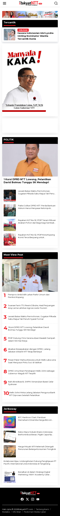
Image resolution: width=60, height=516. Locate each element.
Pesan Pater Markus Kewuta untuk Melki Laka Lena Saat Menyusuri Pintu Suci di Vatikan (32, 361)
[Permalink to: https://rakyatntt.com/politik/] (56, 139)
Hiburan (23, 30)
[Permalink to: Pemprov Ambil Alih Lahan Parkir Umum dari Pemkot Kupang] (30, 275)
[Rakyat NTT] (30, 3)
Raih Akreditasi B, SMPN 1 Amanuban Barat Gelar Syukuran (30, 382)
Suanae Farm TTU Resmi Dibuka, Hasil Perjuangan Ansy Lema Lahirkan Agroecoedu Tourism (31, 306)
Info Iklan (17, 512)
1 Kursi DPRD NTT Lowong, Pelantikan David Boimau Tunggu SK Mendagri (27, 181)
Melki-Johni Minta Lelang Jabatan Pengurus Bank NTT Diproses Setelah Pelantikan (32, 393)
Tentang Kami (42, 509)
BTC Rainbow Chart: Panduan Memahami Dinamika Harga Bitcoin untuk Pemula (35, 418)
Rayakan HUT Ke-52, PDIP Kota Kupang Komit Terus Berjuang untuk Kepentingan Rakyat (36, 236)
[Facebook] (22, 499)
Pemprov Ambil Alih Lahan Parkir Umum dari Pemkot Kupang (29, 295)
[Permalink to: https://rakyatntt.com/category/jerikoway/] (56, 408)
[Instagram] (33, 499)
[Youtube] (38, 499)
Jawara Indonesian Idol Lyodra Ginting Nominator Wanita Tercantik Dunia (35, 36)
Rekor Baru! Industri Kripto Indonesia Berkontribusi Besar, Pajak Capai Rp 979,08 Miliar (35, 433)
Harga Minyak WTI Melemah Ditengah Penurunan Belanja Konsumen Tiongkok (37, 447)
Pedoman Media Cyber (35, 512)
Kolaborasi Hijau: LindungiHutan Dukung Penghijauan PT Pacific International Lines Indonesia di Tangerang (30, 462)
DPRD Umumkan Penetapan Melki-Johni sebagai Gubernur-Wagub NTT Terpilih (31, 372)
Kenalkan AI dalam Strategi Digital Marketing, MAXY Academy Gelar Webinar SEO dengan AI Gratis (34, 473)
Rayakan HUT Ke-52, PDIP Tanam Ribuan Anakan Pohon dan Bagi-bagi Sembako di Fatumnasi (37, 221)
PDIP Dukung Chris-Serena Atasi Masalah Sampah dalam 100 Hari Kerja (31, 339)
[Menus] (4, 3)
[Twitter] (27, 499)
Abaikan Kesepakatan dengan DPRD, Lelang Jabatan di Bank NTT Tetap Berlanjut (29, 350)
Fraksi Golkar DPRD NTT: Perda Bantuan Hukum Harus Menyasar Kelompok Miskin (36, 206)
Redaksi (6, 512)
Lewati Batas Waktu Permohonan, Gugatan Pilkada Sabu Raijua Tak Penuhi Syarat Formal (37, 192)
